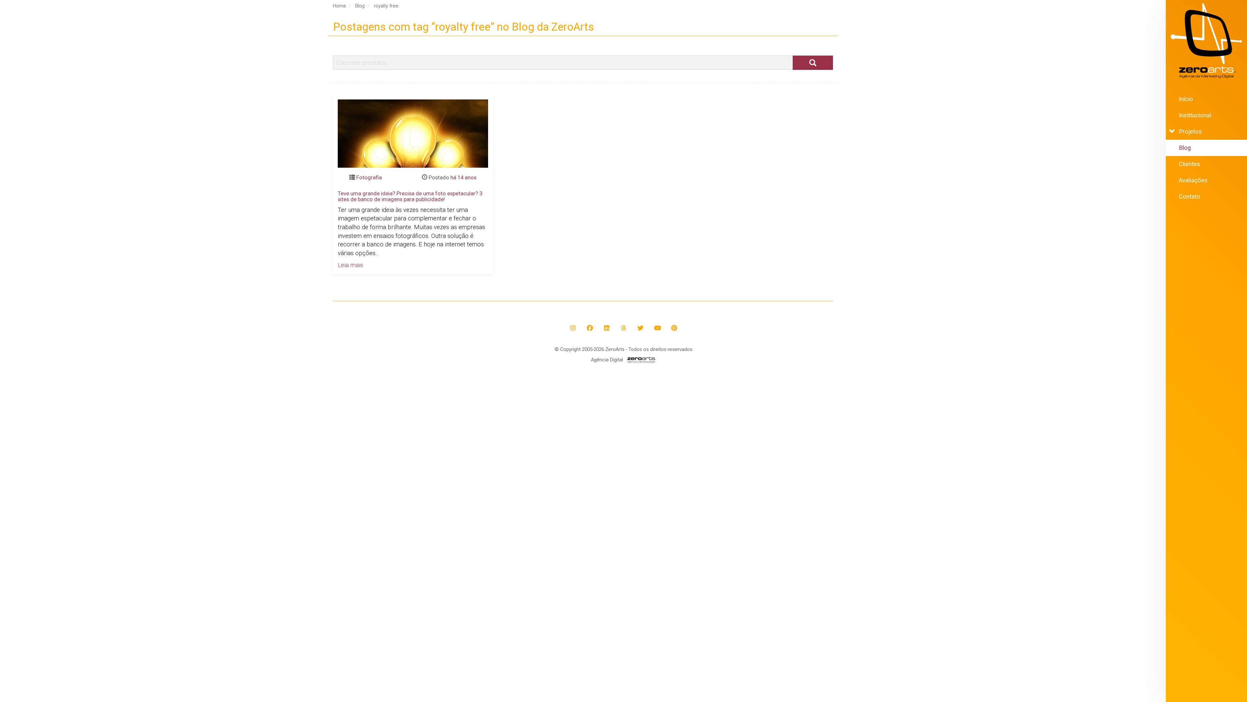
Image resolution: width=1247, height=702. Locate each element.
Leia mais (350, 265)
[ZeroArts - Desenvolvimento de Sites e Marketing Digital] (1206, 40)
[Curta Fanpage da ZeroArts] (590, 328)
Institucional (1195, 115)
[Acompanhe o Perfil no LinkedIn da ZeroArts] (606, 328)
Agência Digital (607, 360)
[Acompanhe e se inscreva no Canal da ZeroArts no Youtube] (657, 328)
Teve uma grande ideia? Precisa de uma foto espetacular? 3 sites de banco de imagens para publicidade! (410, 196)
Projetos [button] (1190, 131)
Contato (1189, 196)
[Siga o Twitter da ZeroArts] (640, 328)
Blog (1185, 147)
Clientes (1189, 164)
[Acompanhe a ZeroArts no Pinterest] (674, 328)
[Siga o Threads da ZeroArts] (623, 328)
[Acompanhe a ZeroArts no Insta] (573, 328)
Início (1186, 99)
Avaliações (1193, 180)
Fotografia (369, 177)
